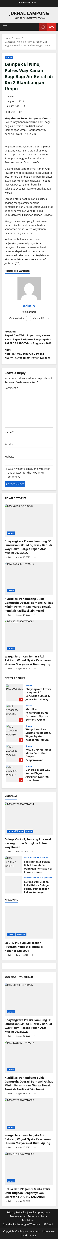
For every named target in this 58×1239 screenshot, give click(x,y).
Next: (27, 353)
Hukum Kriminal (15, 831)
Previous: (28, 337)
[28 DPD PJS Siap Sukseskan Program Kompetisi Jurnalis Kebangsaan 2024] (29, 922)
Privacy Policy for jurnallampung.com (28, 1212)
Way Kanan (47, 878)
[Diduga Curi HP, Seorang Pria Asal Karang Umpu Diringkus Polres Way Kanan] (29, 818)
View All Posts (41, 318)
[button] (5, 27)
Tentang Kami (18, 1216)
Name (9, 432)
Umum (9, 57)
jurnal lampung (29, 13)
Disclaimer (28, 1220)
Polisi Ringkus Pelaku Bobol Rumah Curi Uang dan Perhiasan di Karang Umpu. (13, 864)
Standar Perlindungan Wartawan (22, 1224)
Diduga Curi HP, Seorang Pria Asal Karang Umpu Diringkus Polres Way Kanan (28, 843)
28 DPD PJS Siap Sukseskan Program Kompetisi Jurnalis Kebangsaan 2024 (24, 946)
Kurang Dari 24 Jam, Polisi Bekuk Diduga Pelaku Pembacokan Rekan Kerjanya (13, 884)
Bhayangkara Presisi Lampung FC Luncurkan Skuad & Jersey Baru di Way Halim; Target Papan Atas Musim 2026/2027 (28, 547)
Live (51, 26)
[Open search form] (35, 27)
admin (10, 96)
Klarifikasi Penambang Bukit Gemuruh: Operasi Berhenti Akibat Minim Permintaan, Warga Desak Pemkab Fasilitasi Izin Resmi (29, 604)
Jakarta (11, 934)
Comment (11, 388)
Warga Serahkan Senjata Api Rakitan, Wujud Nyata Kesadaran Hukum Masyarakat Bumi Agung (28, 660)
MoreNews (48, 1231)
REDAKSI (48, 1224)
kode (44, 1216)
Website (9, 456)
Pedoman (33, 1216)
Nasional (21, 934)
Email (9, 444)
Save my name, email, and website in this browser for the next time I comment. (29, 472)
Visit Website (16, 318)
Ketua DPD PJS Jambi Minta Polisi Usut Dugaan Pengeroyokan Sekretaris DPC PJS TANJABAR (14, 753)
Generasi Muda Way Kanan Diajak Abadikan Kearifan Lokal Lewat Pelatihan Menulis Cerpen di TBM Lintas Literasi (14, 773)
